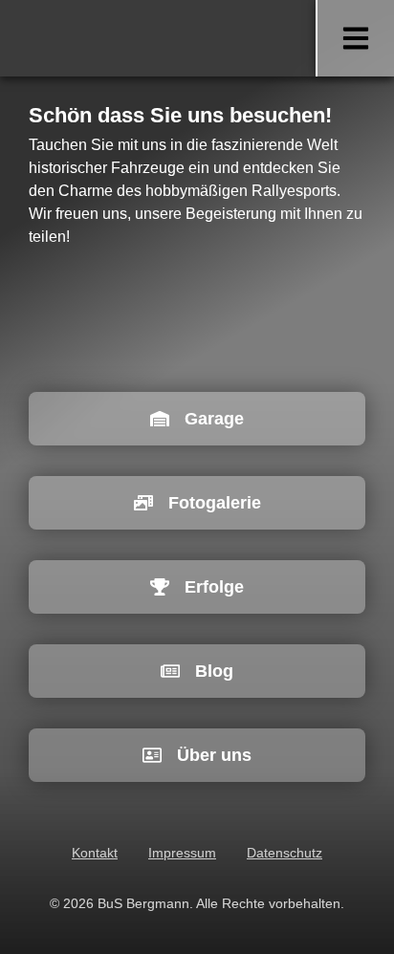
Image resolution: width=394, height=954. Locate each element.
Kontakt (95, 852)
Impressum (182, 852)
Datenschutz (284, 852)
